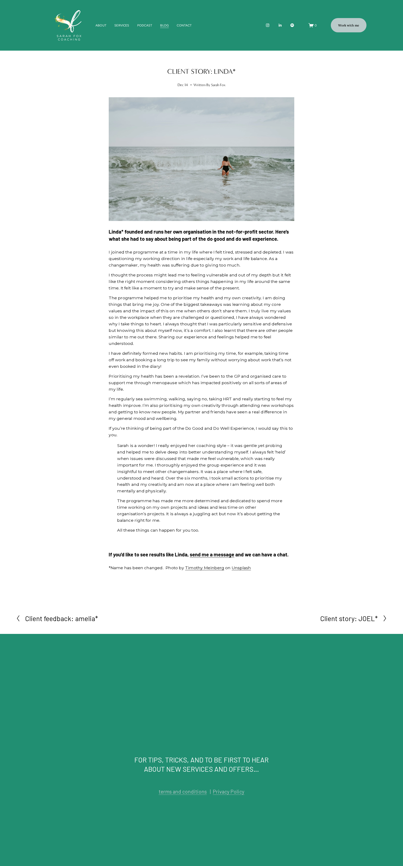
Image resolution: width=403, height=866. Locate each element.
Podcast (144, 25)
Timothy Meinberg (204, 567)
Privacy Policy (228, 791)
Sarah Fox (218, 85)
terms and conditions (183, 791)
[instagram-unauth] (268, 25)
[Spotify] (292, 25)
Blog (164, 25)
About (101, 25)
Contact (184, 25)
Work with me (348, 25)
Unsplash (241, 567)
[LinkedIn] (280, 25)
